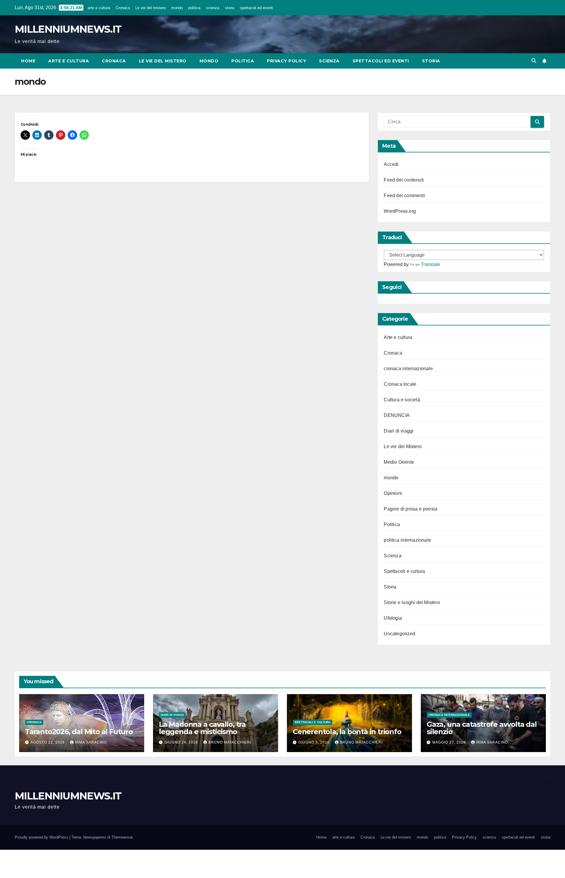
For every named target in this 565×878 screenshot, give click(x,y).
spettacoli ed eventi (256, 8)
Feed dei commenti (404, 195)
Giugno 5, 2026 (314, 742)
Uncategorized (399, 633)
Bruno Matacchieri (229, 742)
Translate (430, 264)
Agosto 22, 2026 (48, 742)
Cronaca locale (400, 384)
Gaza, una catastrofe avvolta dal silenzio (482, 728)
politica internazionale (407, 540)
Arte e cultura (398, 337)
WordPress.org (400, 211)
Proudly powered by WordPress (42, 837)
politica (194, 8)
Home (28, 61)
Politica (392, 524)
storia (229, 8)
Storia (390, 586)
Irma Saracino (91, 742)
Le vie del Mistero (403, 446)
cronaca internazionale (408, 368)
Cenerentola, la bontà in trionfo (347, 731)
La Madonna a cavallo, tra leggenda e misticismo (202, 728)
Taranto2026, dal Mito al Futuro (79, 731)
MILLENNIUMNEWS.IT (68, 29)
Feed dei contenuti (404, 179)
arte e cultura (99, 8)
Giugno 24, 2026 (181, 742)
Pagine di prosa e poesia (410, 508)
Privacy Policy (286, 61)
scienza (212, 8)
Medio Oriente (399, 462)
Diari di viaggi (398, 430)
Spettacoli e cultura (404, 571)
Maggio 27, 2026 (449, 742)
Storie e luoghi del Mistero (412, 602)
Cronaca (123, 8)
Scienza (392, 555)
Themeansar (122, 837)
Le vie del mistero (150, 8)
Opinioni (393, 493)
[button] (533, 60)
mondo (177, 8)
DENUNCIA (397, 415)
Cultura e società (402, 399)
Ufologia (393, 618)
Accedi (391, 164)
